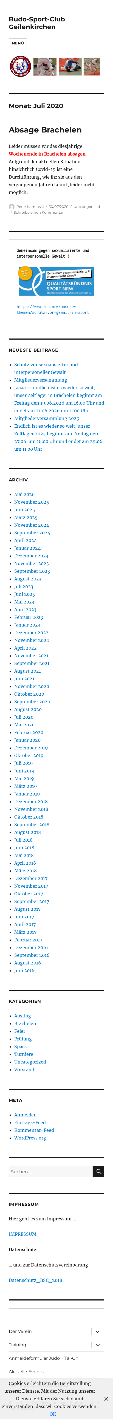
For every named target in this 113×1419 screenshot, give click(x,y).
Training (17, 1344)
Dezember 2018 (31, 801)
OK (53, 1414)
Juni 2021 (24, 678)
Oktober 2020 (29, 694)
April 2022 (25, 648)
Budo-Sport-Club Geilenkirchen (37, 23)
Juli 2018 (23, 840)
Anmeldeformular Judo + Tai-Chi (44, 1358)
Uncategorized (87, 206)
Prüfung (23, 1039)
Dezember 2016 (31, 947)
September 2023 (32, 571)
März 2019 (25, 786)
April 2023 (25, 609)
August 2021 (27, 671)
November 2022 (31, 640)
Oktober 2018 (28, 817)
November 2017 (31, 886)
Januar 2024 (27, 548)
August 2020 (28, 709)
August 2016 (27, 963)
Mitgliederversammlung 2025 (46, 418)
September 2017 (31, 901)
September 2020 (32, 701)
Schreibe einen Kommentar (39, 212)
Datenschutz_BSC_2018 (35, 1280)
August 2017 (27, 909)
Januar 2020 (27, 740)
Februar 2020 (28, 732)
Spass (20, 1046)
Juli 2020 (23, 717)
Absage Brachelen (45, 129)
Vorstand (24, 1069)
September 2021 (31, 663)
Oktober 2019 (29, 755)
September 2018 (31, 824)
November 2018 (31, 809)
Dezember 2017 (30, 878)
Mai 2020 (24, 724)
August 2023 (27, 579)
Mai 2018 (24, 855)
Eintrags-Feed (30, 1122)
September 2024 (32, 532)
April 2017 (25, 924)
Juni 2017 (24, 916)
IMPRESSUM (22, 1234)
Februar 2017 (28, 940)
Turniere (23, 1054)
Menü (18, 43)
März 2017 (25, 932)
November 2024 (31, 525)
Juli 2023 (23, 586)
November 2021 (31, 655)
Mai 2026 (24, 494)
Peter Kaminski (30, 206)
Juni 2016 (24, 970)
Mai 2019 (24, 778)
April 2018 (25, 863)
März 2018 (25, 870)
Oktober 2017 (28, 893)
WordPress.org (30, 1138)
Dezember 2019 (31, 748)
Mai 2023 (24, 602)
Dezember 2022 (31, 632)
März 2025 (26, 517)
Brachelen (25, 1023)
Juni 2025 (24, 509)
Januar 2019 (27, 794)
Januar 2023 (27, 625)
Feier (19, 1031)
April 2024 (25, 540)
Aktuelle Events (26, 1371)
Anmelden (25, 1115)
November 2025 (31, 502)
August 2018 (27, 832)
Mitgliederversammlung (40, 380)
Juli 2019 (23, 763)
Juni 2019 (24, 771)
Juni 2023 (24, 594)
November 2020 (31, 686)
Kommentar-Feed (34, 1130)
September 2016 (32, 955)
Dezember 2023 (31, 555)
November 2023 (31, 563)
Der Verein (20, 1331)
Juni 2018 (24, 847)
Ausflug (22, 1016)
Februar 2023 (28, 617)
